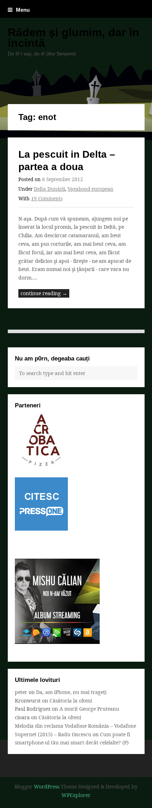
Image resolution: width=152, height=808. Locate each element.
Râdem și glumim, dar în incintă (73, 37)
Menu (23, 10)
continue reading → (44, 293)
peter (21, 692)
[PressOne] (41, 528)
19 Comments (47, 198)
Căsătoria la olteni (70, 700)
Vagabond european (90, 189)
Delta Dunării (49, 189)
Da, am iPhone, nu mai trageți (71, 692)
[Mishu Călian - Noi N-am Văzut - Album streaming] (57, 642)
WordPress (46, 786)
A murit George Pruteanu (89, 708)
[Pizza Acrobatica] (41, 464)
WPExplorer (76, 795)
